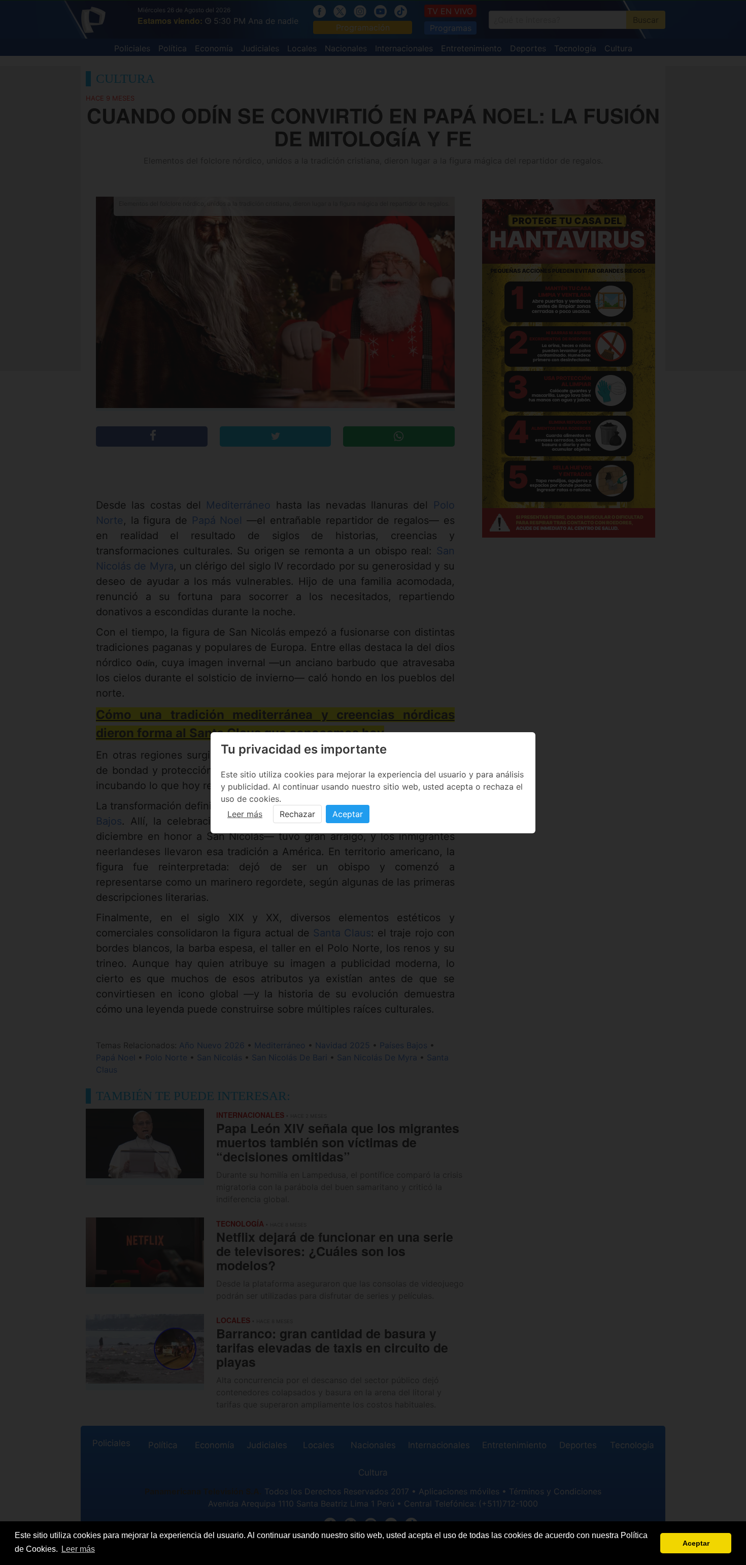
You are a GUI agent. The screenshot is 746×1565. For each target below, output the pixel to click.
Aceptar (347, 814)
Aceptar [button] (696, 1543)
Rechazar (297, 814)
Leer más (244, 814)
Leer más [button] (78, 1549)
